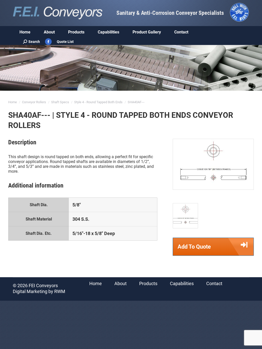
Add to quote (194, 246)
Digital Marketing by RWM (39, 291)
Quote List (65, 42)
